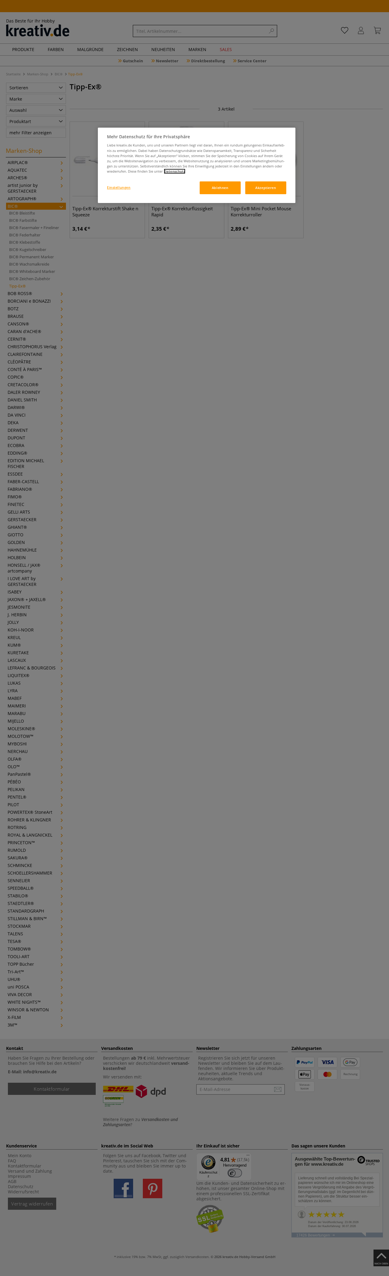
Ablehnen (220, 187)
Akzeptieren (265, 187)
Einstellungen (118, 187)
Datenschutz (174, 171)
